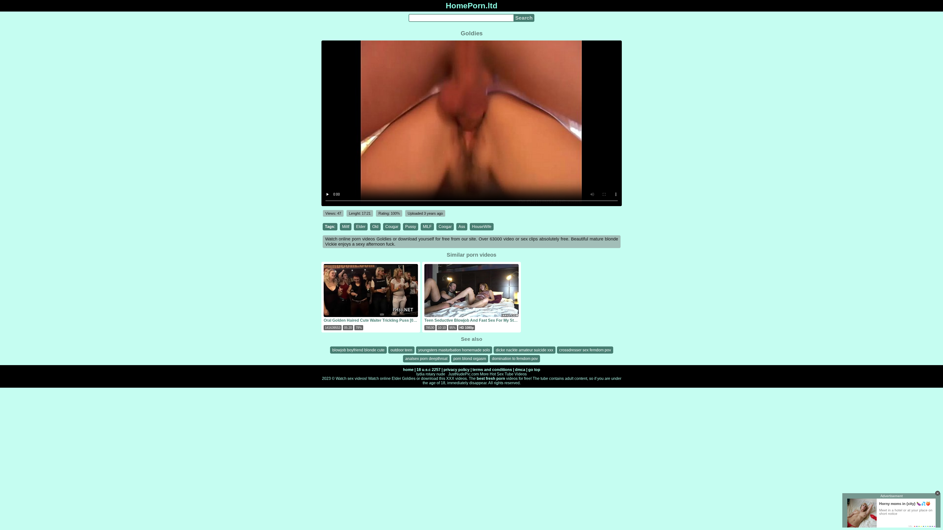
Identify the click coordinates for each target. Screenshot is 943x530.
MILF (427, 227)
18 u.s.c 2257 (428, 370)
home (408, 370)
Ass (461, 227)
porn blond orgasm (469, 359)
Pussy (410, 227)
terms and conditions (492, 370)
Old (375, 227)
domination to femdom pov (515, 359)
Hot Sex (497, 374)
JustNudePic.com (463, 374)
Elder (360, 227)
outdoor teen (401, 350)
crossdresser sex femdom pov (585, 350)
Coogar (445, 227)
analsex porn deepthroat (426, 359)
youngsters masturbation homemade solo (454, 350)
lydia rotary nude (430, 374)
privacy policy (457, 370)
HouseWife (481, 227)
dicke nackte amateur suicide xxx (524, 350)
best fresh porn (491, 378)
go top (534, 370)
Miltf (345, 227)
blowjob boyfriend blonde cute (358, 350)
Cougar (391, 227)
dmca (520, 370)
